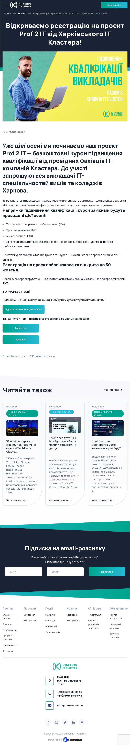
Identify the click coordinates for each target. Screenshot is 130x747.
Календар (50, 620)
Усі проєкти (30, 614)
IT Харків (7, 624)
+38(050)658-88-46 (69, 695)
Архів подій (51, 626)
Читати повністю (16, 500)
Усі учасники (10, 629)
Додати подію (52, 631)
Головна (7, 13)
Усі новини (111, 390)
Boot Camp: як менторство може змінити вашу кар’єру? (106, 444)
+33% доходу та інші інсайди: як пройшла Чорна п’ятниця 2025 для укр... (63, 443)
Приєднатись (114, 5)
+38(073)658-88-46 (69, 692)
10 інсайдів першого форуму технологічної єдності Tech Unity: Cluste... (21, 446)
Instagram (20, 339)
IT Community (95, 614)
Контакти (8, 651)
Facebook (20, 328)
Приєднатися (10, 645)
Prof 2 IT (14, 153)
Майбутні (50, 614)
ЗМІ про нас (73, 620)
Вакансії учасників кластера (93, 624)
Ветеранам (30, 620)
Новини (22, 13)
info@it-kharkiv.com (70, 705)
